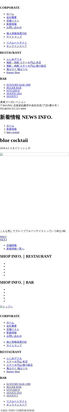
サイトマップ (14, 36)
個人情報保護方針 (16, 33)
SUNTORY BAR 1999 (18, 84)
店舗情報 (11, 245)
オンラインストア (16, 46)
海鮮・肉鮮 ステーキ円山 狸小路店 (26, 65)
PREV (3, 236)
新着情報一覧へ (15, 248)
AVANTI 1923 (14, 93)
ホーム (10, 14)
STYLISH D (13, 90)
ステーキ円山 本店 (17, 361)
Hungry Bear (13, 72)
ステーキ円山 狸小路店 (19, 365)
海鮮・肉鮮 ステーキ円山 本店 (23, 62)
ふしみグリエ (14, 59)
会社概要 (11, 17)
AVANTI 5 (12, 96)
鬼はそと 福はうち (17, 69)
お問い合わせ (14, 27)
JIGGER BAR (14, 87)
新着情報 (11, 24)
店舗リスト (12, 20)
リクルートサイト (16, 42)
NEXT (3, 239)
